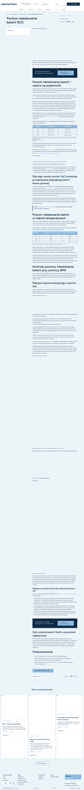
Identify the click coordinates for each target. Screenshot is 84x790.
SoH (66, 644)
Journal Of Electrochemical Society (67, 593)
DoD (34, 96)
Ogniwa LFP (49, 168)
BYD (37, 478)
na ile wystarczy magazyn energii (51, 116)
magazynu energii (51, 149)
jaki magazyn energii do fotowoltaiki (46, 206)
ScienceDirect (64, 244)
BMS (74, 273)
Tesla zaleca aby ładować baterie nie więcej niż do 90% (47, 153)
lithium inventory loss (49, 188)
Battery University (39, 140)
